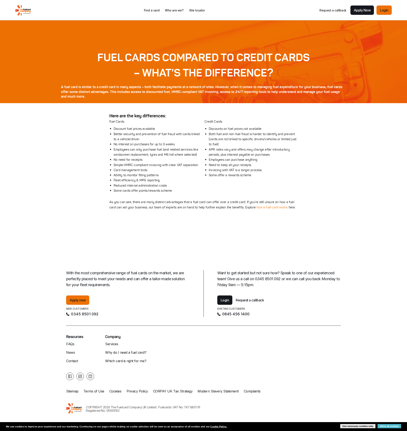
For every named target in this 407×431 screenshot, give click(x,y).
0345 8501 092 (85, 314)
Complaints (252, 391)
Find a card (151, 10)
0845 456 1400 (236, 314)
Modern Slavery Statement (218, 391)
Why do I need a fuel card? (125, 352)
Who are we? (174, 10)
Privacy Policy (137, 391)
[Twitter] (80, 376)
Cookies (115, 391)
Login (384, 10)
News (70, 352)
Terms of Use (94, 391)
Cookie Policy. (218, 426)
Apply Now (362, 10)
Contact (72, 361)
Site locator (197, 10)
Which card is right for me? (125, 361)
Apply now (78, 300)
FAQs (70, 344)
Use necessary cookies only (357, 426)
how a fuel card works (272, 207)
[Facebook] (70, 376)
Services (111, 344)
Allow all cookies (389, 426)
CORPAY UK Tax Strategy (172, 391)
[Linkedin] (90, 376)
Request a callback (332, 10)
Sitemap (72, 391)
